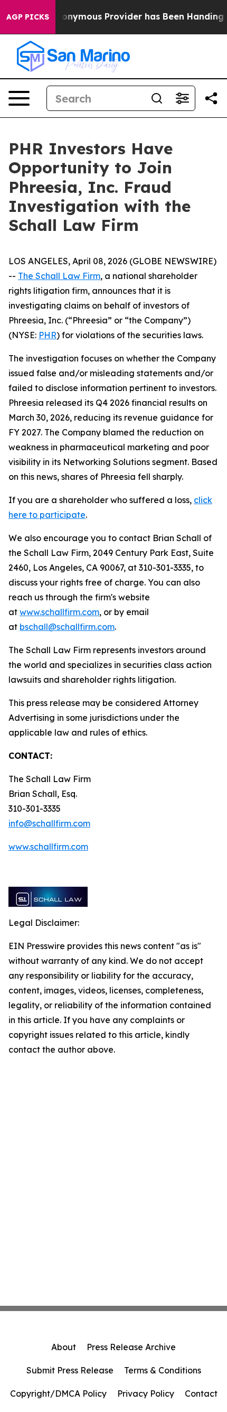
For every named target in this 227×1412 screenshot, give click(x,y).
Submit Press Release (70, 1370)
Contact (201, 1393)
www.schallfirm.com (59, 612)
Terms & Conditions (162, 1370)
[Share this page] (211, 98)
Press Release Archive (131, 1347)
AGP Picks (27, 17)
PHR (47, 335)
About (63, 1347)
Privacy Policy (145, 1393)
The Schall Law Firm (59, 276)
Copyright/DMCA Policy (58, 1393)
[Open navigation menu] (19, 98)
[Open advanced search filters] (182, 98)
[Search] (156, 98)
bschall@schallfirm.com (67, 626)
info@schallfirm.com (49, 823)
